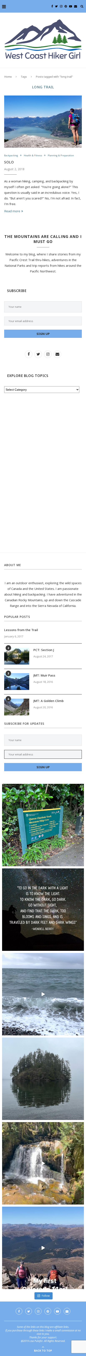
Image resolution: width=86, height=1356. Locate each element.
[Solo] (43, 122)
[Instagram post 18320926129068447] (43, 994)
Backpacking (11, 155)
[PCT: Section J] (16, 656)
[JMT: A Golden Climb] (16, 707)
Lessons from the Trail (21, 630)
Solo (9, 162)
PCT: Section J (43, 650)
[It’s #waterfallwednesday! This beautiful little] (43, 1163)
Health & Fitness (33, 155)
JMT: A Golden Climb (48, 701)
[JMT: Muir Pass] (16, 681)
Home (8, 76)
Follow (46, 1296)
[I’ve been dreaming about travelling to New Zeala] (43, 825)
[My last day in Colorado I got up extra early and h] (43, 1248)
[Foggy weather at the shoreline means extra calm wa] (43, 1079)
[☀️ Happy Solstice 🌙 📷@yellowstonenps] (43, 909)
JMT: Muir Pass (44, 675)
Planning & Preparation (61, 155)
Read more (12, 211)
